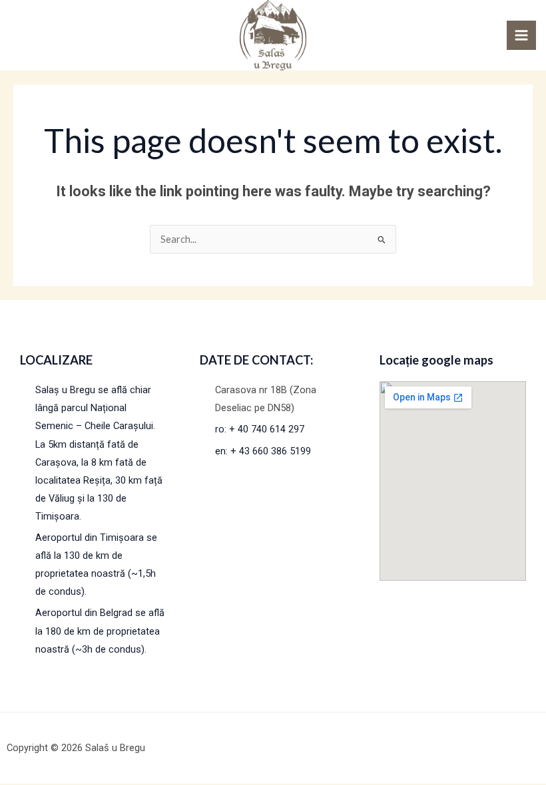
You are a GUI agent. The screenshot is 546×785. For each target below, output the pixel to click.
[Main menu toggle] (521, 35)
